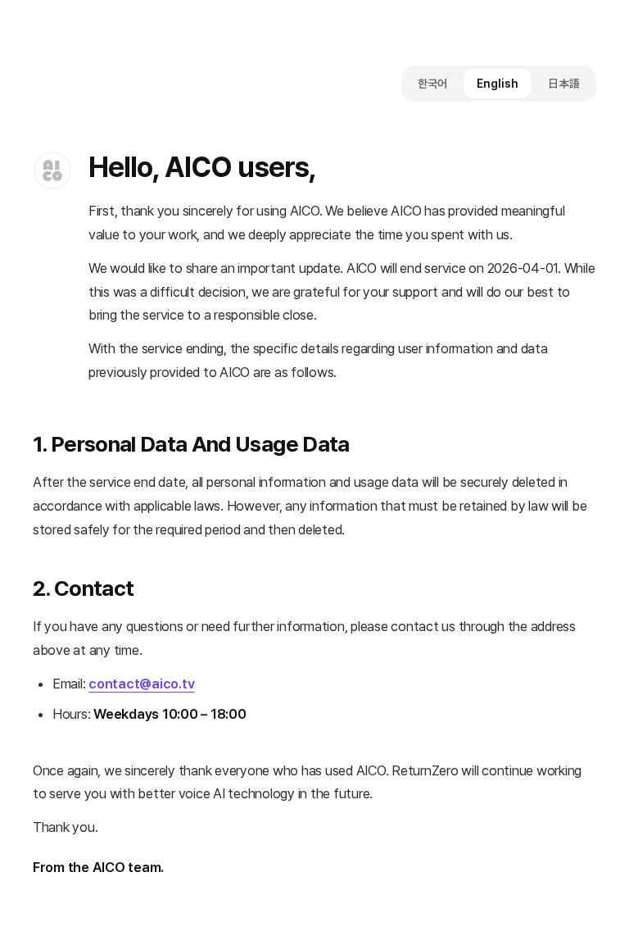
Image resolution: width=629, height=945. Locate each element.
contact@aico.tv (141, 683)
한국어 (432, 83)
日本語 (564, 83)
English (497, 83)
